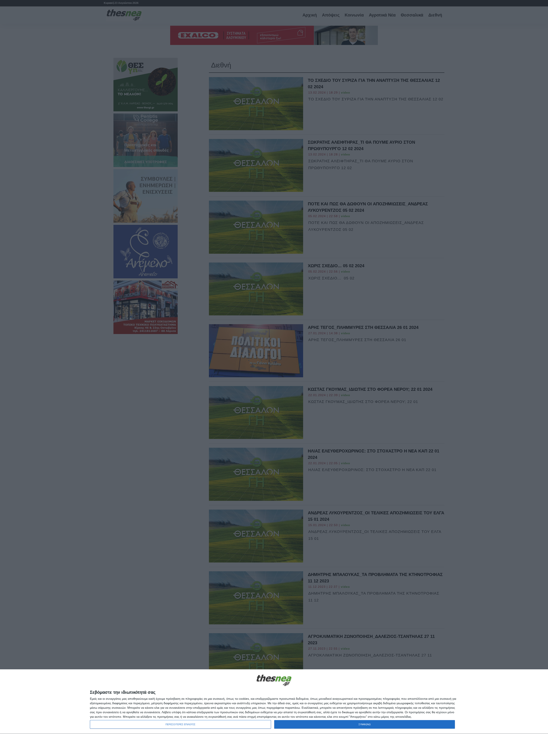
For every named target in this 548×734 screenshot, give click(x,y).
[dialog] (274, 702)
